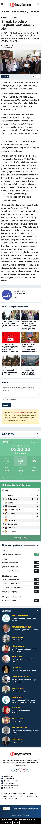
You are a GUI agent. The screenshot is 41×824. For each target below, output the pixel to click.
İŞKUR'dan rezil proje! (20, 691)
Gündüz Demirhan (19, 728)
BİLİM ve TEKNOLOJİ (20, 12)
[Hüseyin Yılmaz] (6, 649)
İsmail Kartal (17, 739)
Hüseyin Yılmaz (18, 646)
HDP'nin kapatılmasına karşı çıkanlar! (22, 660)
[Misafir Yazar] (6, 700)
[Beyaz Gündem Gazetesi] (20, 4)
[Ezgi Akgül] (6, 669)
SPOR (5, 796)
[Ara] (38, 4)
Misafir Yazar (17, 697)
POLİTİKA (14, 17)
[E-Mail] (15, 298)
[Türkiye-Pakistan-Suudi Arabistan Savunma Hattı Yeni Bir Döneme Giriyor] (11, 315)
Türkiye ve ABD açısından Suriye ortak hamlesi (24, 681)
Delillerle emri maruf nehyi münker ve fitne (25, 732)
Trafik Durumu (9, 778)
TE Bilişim (26, 815)
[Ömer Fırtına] (6, 639)
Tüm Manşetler (9, 783)
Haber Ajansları (20, 293)
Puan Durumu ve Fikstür (12, 781)
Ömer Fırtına (17, 637)
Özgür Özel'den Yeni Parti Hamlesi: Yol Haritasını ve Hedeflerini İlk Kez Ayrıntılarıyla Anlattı (29, 348)
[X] (17, 770)
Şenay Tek (16, 707)
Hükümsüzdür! (17, 640)
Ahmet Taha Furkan (20, 616)
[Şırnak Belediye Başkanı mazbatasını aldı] (20, 62)
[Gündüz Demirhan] (6, 730)
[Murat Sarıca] (6, 720)
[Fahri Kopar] (6, 659)
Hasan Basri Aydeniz (20, 677)
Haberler (4, 17)
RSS (7, 808)
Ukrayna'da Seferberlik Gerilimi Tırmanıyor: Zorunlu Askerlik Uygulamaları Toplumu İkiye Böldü (10, 370)
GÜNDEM (5, 12)
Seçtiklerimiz (17, 742)
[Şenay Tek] (6, 710)
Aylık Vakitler (7, 478)
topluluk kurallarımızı (21, 412)
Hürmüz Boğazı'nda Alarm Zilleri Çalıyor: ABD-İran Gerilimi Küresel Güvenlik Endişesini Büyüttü (28, 370)
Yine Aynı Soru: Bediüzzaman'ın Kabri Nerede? (24, 650)
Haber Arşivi (8, 788)
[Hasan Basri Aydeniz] (6, 679)
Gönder (6, 405)
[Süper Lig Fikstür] (38, 545)
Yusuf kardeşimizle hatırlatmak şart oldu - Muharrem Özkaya (24, 701)
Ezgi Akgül (16, 668)
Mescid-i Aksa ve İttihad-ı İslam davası (24, 620)
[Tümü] (38, 434)
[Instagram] (20, 770)
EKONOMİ (35, 12)
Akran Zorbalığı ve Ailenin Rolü (24, 670)
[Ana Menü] (2, 4)
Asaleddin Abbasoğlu (21, 627)
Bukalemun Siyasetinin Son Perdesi (25, 630)
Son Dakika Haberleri (11, 785)
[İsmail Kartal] (6, 740)
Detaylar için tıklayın (20, 538)
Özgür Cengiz (18, 688)
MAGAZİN (7, 798)
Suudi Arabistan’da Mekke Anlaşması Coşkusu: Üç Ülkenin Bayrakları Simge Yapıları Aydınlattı (28, 325)
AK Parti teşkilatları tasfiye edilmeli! (22, 711)
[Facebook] (13, 770)
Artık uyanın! (17, 721)
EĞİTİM (21, 796)
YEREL (16, 798)
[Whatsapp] (28, 770)
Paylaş (6, 76)
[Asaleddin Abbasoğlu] (6, 628)
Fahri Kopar (17, 656)
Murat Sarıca (17, 719)
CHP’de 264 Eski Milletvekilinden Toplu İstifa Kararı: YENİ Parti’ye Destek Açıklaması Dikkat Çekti (10, 348)
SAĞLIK (13, 796)
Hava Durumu (8, 776)
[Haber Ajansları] (7, 295)
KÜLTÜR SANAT (32, 796)
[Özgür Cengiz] (6, 690)
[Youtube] (24, 770)
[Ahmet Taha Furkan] (6, 618)
